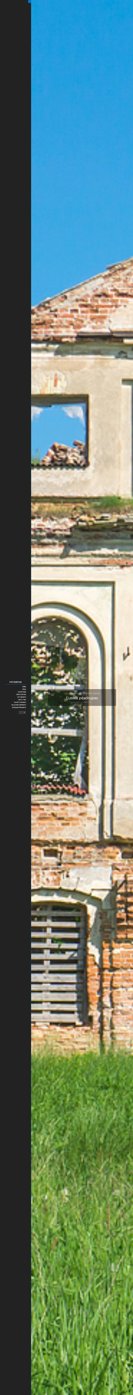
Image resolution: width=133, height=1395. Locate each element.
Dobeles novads (73, 693)
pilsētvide (22, 692)
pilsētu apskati (20, 702)
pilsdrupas (96, 693)
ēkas (24, 689)
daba (24, 686)
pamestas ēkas (87, 693)
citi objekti (21, 697)
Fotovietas (16, 682)
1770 (66, 693)
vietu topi (22, 700)
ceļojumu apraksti (18, 705)
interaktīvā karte (19, 707)
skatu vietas (21, 694)
